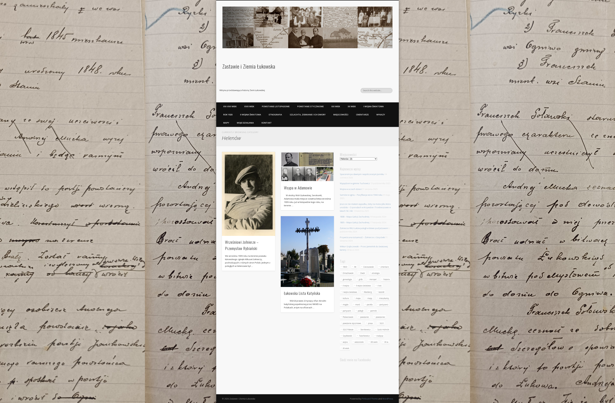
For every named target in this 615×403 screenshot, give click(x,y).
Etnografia (275, 114)
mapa (358, 298)
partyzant (347, 310)
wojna (345, 342)
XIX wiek (335, 106)
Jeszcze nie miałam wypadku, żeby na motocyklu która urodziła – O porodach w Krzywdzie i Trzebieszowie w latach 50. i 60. (365, 207)
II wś (379, 285)
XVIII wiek (249, 106)
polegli (360, 310)
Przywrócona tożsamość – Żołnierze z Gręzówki (362, 237)
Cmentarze (362, 114)
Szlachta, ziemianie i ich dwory (308, 114)
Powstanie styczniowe (310, 106)
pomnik (373, 310)
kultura (346, 298)
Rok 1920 (227, 114)
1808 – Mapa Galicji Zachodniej (354, 216)
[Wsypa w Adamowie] (307, 166)
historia (386, 279)
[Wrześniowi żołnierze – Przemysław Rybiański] (248, 194)
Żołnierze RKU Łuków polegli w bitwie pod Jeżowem (364, 228)
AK (355, 267)
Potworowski (348, 317)
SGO (382, 323)
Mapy (226, 122)
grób (361, 279)
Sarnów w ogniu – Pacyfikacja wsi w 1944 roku (361, 194)
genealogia (347, 279)
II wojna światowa (250, 114)
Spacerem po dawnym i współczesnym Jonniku (362, 174)
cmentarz (385, 267)
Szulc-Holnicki (383, 329)
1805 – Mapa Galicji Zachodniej (354, 222)
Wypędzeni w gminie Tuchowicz (355, 183)
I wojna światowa (373, 106)
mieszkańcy (384, 298)
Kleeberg (368, 292)
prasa (370, 323)
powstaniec (380, 317)
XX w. (386, 342)
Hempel (373, 279)
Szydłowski (347, 335)
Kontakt (267, 122)
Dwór (362, 273)
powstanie (364, 317)
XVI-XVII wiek (230, 106)
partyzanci (383, 304)
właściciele (359, 342)
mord (357, 304)
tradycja (380, 335)
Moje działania (245, 122)
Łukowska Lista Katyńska (302, 293)
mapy (369, 298)
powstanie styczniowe (352, 323)
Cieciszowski (368, 267)
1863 (345, 267)
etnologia (376, 273)
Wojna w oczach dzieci (351, 189)
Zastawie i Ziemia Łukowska (248, 66)
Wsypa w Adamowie (298, 188)
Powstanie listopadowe (276, 106)
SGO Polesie (348, 329)
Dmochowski (348, 273)
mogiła (345, 304)
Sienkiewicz (365, 329)
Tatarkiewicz (364, 335)
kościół (381, 292)
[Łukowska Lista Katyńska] (307, 251)
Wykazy (380, 114)
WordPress (387, 398)
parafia (370, 304)
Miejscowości (340, 114)
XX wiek (352, 106)
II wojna (346, 285)
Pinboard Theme (370, 398)
